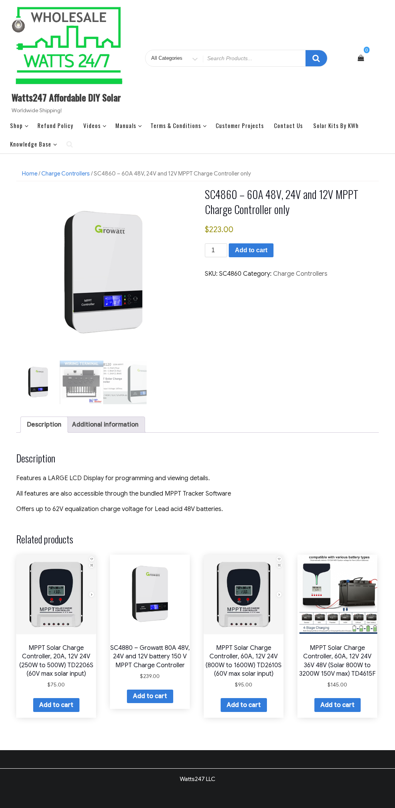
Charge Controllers (65, 173)
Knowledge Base (30, 144)
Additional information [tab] (105, 424)
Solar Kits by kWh (336, 125)
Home (29, 173)
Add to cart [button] (56, 705)
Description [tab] (44, 424)
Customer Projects (240, 125)
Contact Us (288, 125)
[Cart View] (361, 58)
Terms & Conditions (175, 125)
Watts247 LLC (197, 779)
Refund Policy (55, 125)
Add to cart (251, 250)
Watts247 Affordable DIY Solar (66, 97)
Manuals (125, 125)
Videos (92, 125)
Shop (16, 125)
